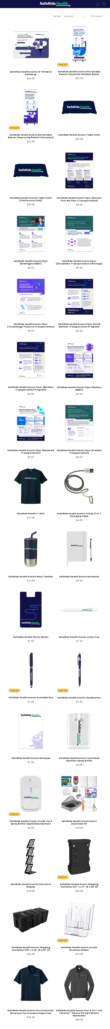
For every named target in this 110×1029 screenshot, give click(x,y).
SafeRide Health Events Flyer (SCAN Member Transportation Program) (79, 325)
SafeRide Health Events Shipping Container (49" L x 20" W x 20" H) (30, 948)
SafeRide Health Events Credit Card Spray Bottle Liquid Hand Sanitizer (31, 822)
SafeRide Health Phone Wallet (30, 637)
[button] (104, 4)
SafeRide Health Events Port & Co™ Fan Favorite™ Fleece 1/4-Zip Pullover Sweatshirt (79, 1013)
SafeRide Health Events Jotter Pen (79, 637)
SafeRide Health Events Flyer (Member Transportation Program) (31, 388)
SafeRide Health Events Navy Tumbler (30, 576)
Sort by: (57, 16)
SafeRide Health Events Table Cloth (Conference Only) (31, 199)
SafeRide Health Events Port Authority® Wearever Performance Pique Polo (30, 1011)
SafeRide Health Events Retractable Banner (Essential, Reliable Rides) (79, 73)
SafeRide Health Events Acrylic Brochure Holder (79, 948)
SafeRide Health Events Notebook (79, 576)
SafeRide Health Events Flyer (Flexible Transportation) (79, 451)
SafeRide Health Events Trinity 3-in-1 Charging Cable (79, 514)
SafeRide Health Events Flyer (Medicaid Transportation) (30, 451)
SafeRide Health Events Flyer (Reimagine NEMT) (31, 262)
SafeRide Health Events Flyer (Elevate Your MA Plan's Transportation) (79, 199)
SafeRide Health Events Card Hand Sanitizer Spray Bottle (79, 759)
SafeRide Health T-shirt (31, 513)
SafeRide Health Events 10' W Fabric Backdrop (31, 73)
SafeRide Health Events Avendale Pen (30, 697)
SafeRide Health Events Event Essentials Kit (79, 822)
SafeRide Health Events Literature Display (31, 885)
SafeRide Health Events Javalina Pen (79, 697)
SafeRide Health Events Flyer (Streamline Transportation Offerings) (79, 262)
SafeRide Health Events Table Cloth (79, 135)
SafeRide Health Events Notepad (30, 758)
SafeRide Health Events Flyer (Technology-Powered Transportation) (30, 325)
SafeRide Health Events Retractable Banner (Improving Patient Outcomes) (31, 136)
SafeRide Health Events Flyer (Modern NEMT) (79, 388)
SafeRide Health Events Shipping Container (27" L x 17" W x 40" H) (79, 885)
